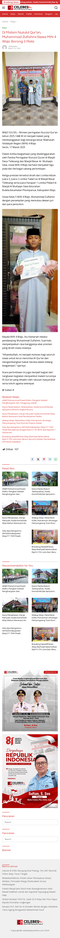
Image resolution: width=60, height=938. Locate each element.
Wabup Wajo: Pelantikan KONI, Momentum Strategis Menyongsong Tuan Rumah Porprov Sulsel (26, 422)
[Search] (56, 7)
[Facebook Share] (32, 459)
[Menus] (4, 7)
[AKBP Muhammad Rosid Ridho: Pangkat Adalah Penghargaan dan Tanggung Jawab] (15, 479)
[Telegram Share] (50, 459)
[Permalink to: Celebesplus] (4, 47)
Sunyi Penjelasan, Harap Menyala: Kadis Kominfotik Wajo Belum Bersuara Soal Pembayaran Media (28, 415)
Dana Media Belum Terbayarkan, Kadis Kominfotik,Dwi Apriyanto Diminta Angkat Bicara (27, 408)
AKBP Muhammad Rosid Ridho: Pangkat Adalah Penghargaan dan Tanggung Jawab (24, 401)
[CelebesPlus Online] (19, 7)
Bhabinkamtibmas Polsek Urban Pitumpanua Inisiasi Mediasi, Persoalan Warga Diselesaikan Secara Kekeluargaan (26, 881)
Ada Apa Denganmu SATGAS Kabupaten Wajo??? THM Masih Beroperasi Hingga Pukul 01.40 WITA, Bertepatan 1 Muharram (29, 429)
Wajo (4, 27)
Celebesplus (12, 46)
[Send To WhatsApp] (55, 459)
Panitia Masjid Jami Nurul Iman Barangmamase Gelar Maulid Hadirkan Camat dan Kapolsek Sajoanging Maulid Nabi (28, 892)
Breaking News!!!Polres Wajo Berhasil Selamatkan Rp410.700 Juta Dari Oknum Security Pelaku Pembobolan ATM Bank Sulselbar (29, 439)
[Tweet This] (38, 459)
